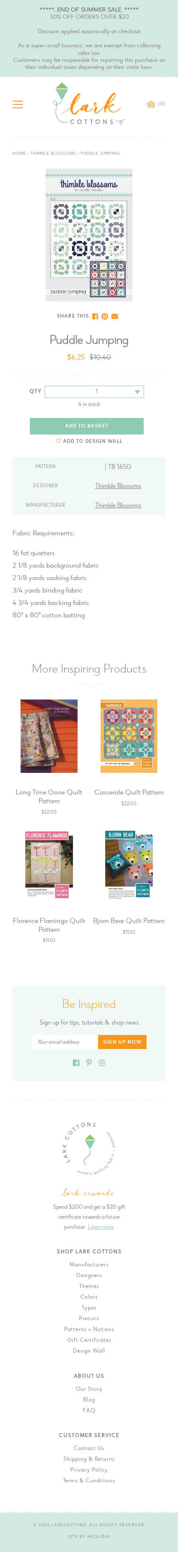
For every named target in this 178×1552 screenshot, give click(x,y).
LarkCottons (69, 1525)
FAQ (89, 1411)
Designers (89, 1276)
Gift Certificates (89, 1340)
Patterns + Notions (89, 1330)
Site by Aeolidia (89, 1537)
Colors (89, 1297)
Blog (89, 1400)
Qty (35, 391)
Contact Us (89, 1449)
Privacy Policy (89, 1470)
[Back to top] (165, 1225)
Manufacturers (89, 1265)
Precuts (89, 1319)
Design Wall (89, 1351)
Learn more (101, 1227)
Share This (73, 316)
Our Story (89, 1389)
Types (89, 1308)
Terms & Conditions (89, 1481)
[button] (89, 441)
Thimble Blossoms (53, 154)
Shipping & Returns (89, 1459)
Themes (89, 1287)
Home (19, 154)
